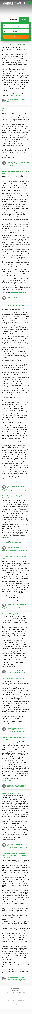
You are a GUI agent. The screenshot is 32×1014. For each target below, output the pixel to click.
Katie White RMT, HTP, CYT (17, 604)
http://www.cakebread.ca (15, 787)
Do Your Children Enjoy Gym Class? (14, 679)
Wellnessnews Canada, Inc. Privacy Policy (16, 992)
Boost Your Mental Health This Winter (15, 45)
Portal (16, 997)
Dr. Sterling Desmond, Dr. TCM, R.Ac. (17, 845)
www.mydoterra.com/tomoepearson (14, 482)
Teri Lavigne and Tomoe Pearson (15, 487)
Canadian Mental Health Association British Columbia (16, 978)
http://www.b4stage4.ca (15, 981)
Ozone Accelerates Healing (11, 793)
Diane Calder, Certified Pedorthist (15, 729)
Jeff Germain (13, 297)
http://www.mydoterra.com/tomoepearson (16, 490)
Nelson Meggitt (14, 547)
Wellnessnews (11, 19)
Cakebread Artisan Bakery (17, 785)
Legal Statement (16, 990)
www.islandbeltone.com (18, 292)
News (24, 19)
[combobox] (16, 31)
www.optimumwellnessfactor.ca (12, 543)
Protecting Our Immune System (13, 305)
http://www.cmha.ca (13, 103)
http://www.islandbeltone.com (17, 299)
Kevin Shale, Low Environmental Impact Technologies (18, 163)
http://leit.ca (11, 165)
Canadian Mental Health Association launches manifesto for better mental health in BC (15, 855)
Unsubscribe (16, 995)
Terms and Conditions (16, 988)
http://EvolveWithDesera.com (17, 847)
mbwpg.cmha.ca (15, 95)
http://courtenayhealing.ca (16, 672)
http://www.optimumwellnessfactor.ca (14, 551)
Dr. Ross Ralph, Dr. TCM (16, 671)
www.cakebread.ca (8, 780)
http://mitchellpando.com (15, 731)
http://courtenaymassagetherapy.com (14, 608)
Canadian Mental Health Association (15, 100)
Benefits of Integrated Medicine (13, 614)
